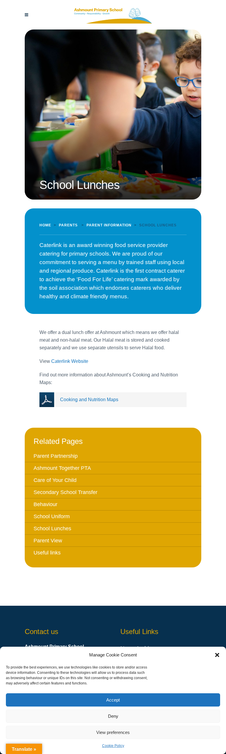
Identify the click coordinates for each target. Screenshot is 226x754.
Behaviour (45, 504)
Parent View (48, 541)
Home (45, 225)
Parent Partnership (56, 456)
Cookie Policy (113, 746)
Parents (68, 225)
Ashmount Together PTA (62, 468)
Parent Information (109, 225)
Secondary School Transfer (65, 492)
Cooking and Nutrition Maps (89, 399)
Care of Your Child (55, 480)
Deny (113, 716)
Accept (113, 699)
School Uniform (52, 516)
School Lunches (52, 528)
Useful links (47, 553)
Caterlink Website (69, 361)
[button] (217, 655)
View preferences (113, 732)
